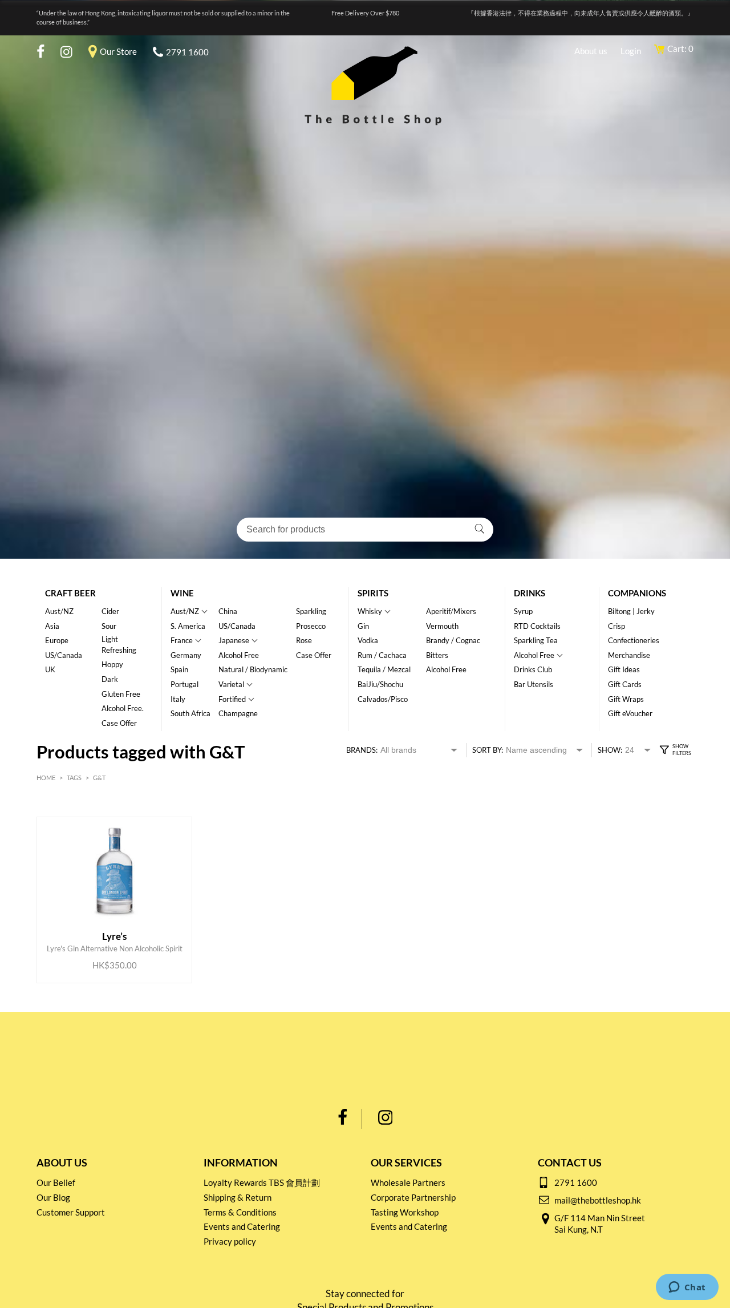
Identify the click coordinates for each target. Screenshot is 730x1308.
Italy (178, 699)
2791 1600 (187, 52)
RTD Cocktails (537, 626)
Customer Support (70, 1212)
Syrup (523, 611)
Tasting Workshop (405, 1212)
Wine (182, 593)
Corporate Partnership (413, 1197)
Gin (363, 626)
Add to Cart (105, 943)
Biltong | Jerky (631, 611)
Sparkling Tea (536, 640)
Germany (186, 655)
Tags (74, 777)
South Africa (190, 713)
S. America (188, 626)
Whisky (370, 611)
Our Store (118, 51)
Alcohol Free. (123, 708)
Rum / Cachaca (382, 655)
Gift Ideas (624, 669)
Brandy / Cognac (453, 640)
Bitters (437, 655)
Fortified (232, 699)
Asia (52, 626)
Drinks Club (533, 669)
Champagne (238, 713)
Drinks (529, 593)
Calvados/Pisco (383, 699)
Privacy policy (230, 1241)
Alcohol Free (238, 655)
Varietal (231, 684)
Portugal (184, 684)
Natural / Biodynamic (252, 669)
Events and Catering (242, 1226)
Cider (110, 611)
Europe (56, 640)
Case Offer (119, 723)
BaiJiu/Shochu (380, 684)
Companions (637, 593)
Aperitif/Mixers (451, 611)
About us (590, 51)
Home (45, 777)
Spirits (373, 593)
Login (630, 51)
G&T (99, 777)
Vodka (368, 640)
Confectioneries (633, 640)
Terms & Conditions (240, 1212)
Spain (179, 669)
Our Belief (55, 1182)
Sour (109, 626)
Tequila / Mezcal (384, 669)
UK (50, 669)
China (227, 611)
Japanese (233, 640)
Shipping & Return (237, 1197)
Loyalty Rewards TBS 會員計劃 (262, 1182)
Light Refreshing (119, 645)
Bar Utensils (533, 684)
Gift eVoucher (630, 713)
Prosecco (311, 626)
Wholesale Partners (408, 1182)
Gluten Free (121, 694)
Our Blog (53, 1197)
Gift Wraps (626, 699)
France (182, 640)
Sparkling (311, 611)
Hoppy (112, 664)
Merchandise (629, 655)
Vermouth (442, 626)
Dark (110, 679)
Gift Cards (625, 684)
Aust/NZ (59, 611)
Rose (304, 640)
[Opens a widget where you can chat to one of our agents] (687, 1288)
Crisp (616, 626)
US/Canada (63, 655)
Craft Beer (70, 593)
